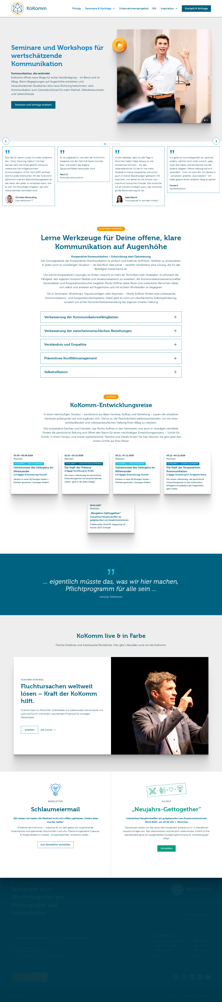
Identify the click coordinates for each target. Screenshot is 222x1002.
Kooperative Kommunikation (171, 940)
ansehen (29, 729)
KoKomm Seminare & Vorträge (32, 938)
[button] (100, 8)
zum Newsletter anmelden (55, 844)
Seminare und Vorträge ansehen (33, 104)
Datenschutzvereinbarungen (197, 995)
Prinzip (76, 8)
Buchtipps (200, 950)
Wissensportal (202, 940)
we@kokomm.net (56, 955)
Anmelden (166, 848)
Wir (154, 8)
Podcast (198, 955)
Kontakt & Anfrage (196, 914)
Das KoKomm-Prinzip (167, 935)
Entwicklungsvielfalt (166, 945)
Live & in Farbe (202, 945)
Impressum (174, 995)
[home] (29, 8)
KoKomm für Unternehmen (75, 938)
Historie (159, 955)
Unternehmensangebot (133, 8)
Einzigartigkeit (162, 950)
